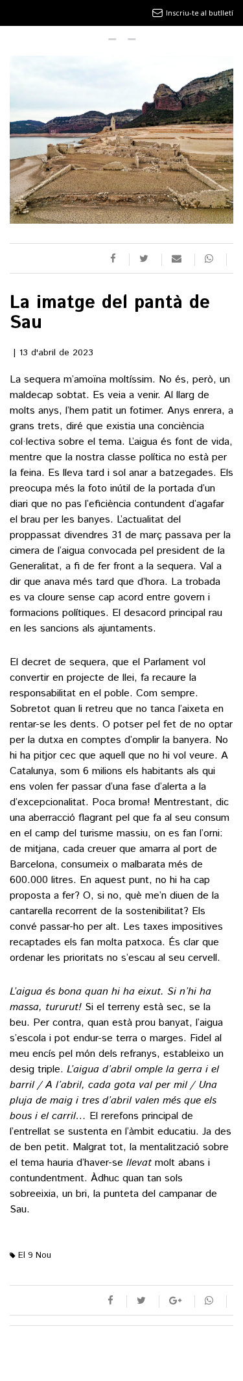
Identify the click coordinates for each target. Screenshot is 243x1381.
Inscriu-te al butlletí (199, 13)
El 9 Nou (33, 1255)
